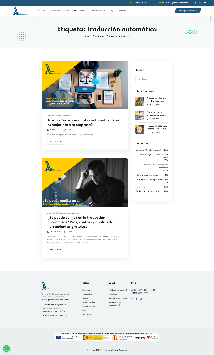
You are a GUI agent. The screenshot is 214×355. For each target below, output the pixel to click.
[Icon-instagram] (141, 299)
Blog (111, 11)
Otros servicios (81, 11)
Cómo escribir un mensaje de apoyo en (157, 113)
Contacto (121, 11)
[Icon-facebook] (132, 299)
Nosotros (42, 11)
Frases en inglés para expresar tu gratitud (157, 127)
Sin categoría (141, 187)
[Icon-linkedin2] (137, 299)
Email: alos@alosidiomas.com (175, 3)
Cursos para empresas (188, 11)
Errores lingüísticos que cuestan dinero (63, 213)
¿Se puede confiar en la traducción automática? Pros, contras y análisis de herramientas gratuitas (80, 222)
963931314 (54, 311)
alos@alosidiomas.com (57, 315)
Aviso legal (113, 294)
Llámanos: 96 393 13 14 (142, 3)
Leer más (54, 142)
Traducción (55, 11)
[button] (6, 348)
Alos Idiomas (105, 350)
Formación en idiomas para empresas (155, 166)
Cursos (67, 11)
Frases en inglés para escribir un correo (157, 99)
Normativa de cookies (118, 298)
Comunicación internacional (148, 150)
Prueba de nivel (98, 11)
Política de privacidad (118, 290)
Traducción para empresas (58, 116)
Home (86, 36)
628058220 (64, 311)
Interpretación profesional (147, 175)
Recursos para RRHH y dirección (149, 180)
